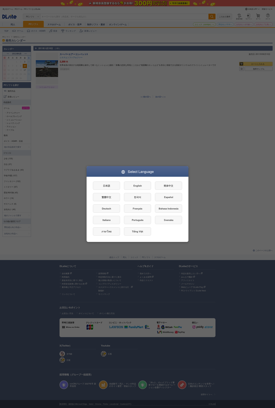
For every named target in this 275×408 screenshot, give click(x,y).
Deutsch (106, 208)
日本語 (106, 185)
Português (137, 220)
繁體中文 (106, 197)
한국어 (137, 197)
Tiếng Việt (137, 231)
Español (168, 197)
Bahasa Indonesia (168, 208)
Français (137, 208)
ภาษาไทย (107, 231)
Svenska (168, 220)
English (137, 185)
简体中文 (168, 185)
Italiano (106, 220)
